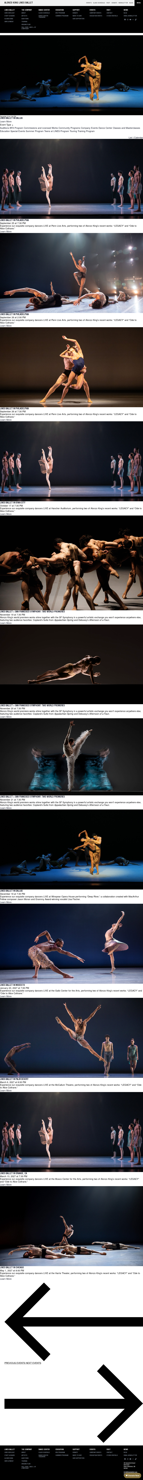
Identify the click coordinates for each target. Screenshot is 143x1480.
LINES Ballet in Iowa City (12, 503)
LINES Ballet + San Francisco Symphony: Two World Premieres (32, 612)
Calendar (138, 137)
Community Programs (69, 127)
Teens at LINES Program (56, 131)
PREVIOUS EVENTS (15, 1362)
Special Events (18, 131)
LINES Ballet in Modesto (12, 985)
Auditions (4, 127)
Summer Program (35, 131)
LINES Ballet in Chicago (12, 1268)
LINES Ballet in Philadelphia (14, 220)
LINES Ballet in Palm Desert (14, 1079)
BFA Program (16, 127)
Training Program (86, 131)
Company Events (89, 127)
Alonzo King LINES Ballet (18, 3)
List (130, 137)
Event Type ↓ (6, 124)
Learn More (6, 121)
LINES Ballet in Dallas (11, 118)
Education (5, 131)
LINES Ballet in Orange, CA (13, 1174)
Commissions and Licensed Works (41, 127)
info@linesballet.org (130, 1472)
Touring (73, 131)
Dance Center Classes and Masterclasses (119, 127)
